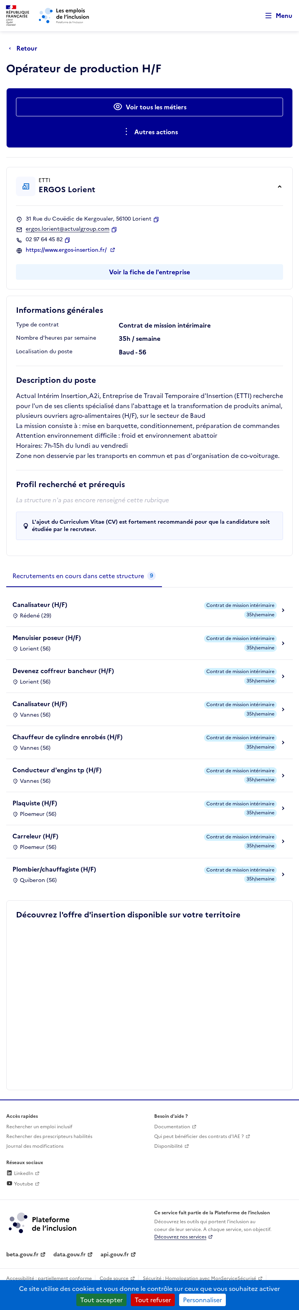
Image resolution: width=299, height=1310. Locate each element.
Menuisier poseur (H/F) (46, 637)
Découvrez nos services (180, 1236)
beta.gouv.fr (22, 1254)
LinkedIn (23, 1173)
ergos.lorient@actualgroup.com (67, 229)
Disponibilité (168, 1146)
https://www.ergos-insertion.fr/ (67, 250)
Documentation (172, 1126)
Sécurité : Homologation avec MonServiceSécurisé (199, 1278)
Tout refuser (153, 1300)
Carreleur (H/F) (35, 836)
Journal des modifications (34, 1146)
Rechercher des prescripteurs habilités (49, 1136)
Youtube (23, 1183)
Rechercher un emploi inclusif (39, 1126)
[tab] (84, 576)
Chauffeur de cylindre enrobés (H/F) (67, 737)
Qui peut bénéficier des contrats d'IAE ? (199, 1136)
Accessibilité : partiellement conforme (49, 1278)
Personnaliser (202, 1300)
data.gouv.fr (69, 1254)
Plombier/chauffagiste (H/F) (54, 869)
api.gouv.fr (114, 1254)
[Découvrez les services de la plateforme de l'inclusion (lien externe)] (43, 1222)
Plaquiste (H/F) (34, 803)
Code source (114, 1278)
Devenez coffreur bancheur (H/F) (63, 670)
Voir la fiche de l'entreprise (149, 272)
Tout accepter (101, 1300)
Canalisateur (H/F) (39, 604)
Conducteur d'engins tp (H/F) (57, 770)
